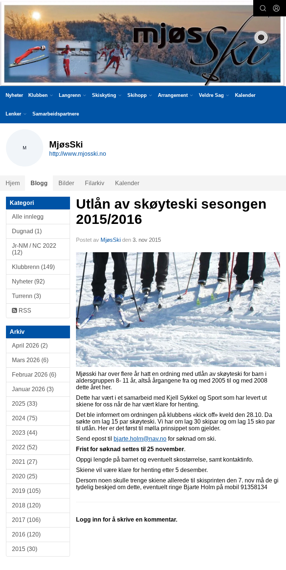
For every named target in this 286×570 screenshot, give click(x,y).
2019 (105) (26, 491)
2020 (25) (24, 476)
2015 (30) (24, 549)
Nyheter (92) (28, 281)
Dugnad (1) (27, 231)
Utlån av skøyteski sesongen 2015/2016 (171, 211)
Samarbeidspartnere (55, 114)
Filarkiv (94, 183)
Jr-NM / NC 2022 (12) (34, 249)
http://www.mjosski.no (77, 154)
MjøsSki (111, 240)
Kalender (245, 95)
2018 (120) (26, 505)
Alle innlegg (28, 216)
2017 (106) (26, 520)
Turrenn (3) (26, 296)
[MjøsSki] (143, 44)
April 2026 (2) (30, 345)
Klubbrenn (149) (33, 267)
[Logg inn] (276, 8)
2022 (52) (24, 447)
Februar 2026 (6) (34, 374)
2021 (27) (24, 462)
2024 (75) (24, 418)
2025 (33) (24, 403)
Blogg (39, 183)
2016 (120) (26, 534)
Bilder (66, 183)
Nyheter (14, 95)
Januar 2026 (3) (33, 389)
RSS (24, 310)
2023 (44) (24, 433)
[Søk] (263, 8)
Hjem (13, 183)
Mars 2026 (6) (30, 360)
